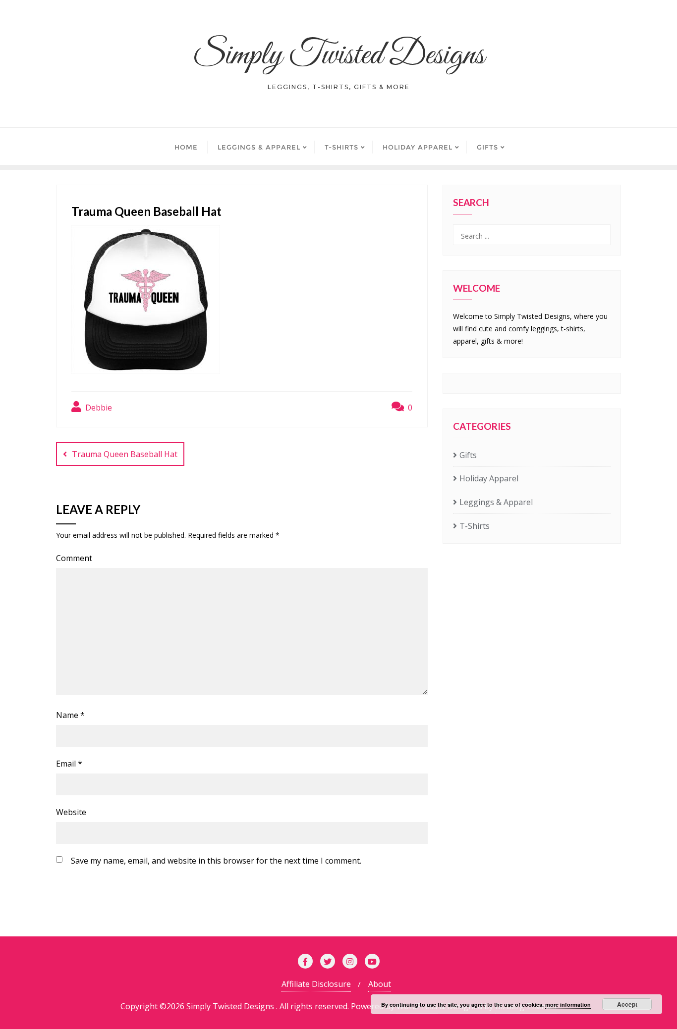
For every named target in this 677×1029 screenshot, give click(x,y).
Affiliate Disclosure (316, 983)
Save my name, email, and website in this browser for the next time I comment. (216, 860)
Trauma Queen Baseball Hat (124, 454)
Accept (627, 1004)
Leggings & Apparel (496, 502)
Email (69, 763)
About (379, 983)
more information (568, 1004)
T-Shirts (474, 525)
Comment (74, 558)
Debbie (97, 407)
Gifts (468, 455)
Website (71, 812)
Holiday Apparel (488, 478)
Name (70, 715)
